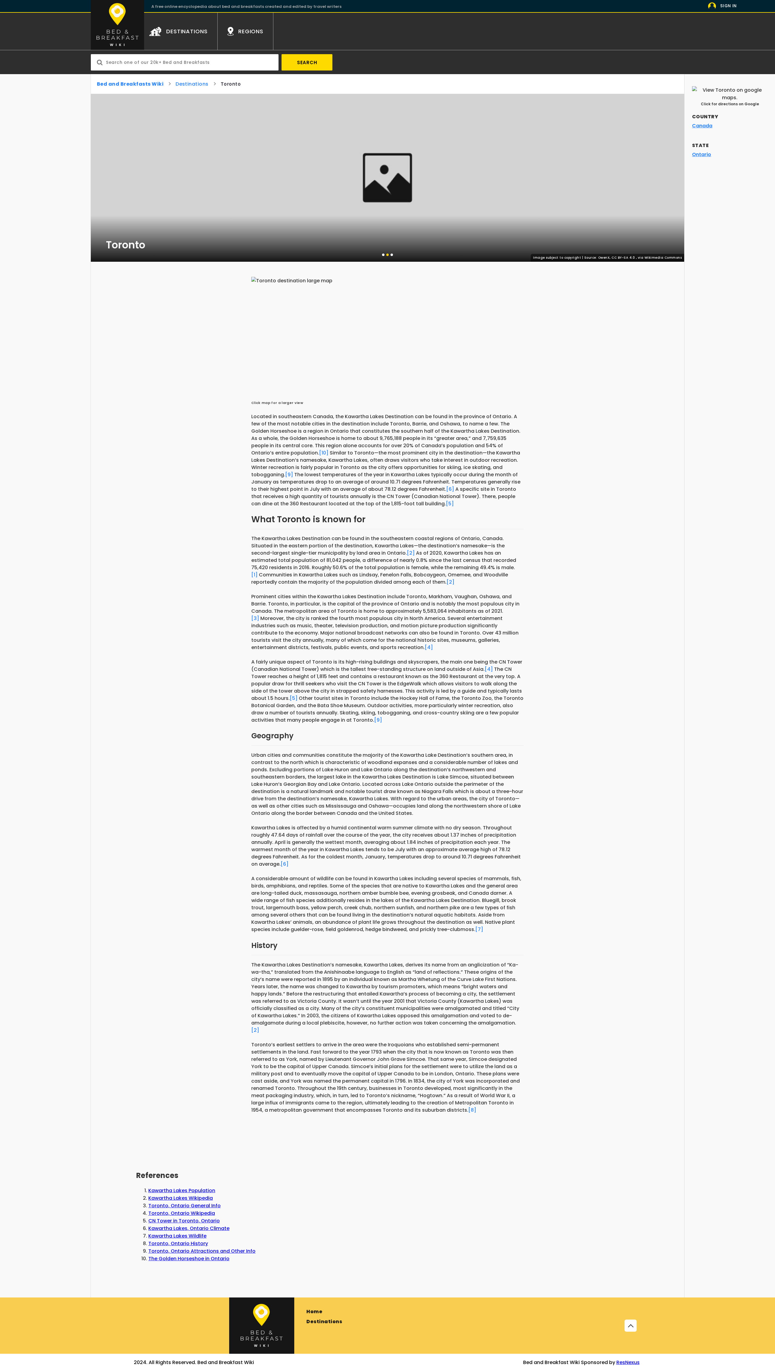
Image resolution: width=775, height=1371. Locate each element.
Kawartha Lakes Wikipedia (180, 1198)
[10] (323, 452)
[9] (289, 474)
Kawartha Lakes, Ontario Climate (188, 1228)
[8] (472, 1110)
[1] (254, 574)
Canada (702, 125)
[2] (411, 552)
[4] (429, 647)
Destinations (192, 83)
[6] (450, 489)
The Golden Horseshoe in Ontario (188, 1258)
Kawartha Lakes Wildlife (177, 1235)
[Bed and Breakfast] (261, 1325)
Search (307, 62)
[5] (450, 503)
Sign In (728, 6)
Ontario (701, 154)
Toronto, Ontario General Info (184, 1205)
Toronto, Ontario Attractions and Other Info (202, 1251)
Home (314, 1311)
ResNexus (628, 1362)
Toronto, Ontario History (178, 1243)
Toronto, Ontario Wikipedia (181, 1213)
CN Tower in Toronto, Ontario (184, 1220)
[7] (479, 929)
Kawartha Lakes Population (181, 1190)
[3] (255, 618)
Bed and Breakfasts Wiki (130, 83)
